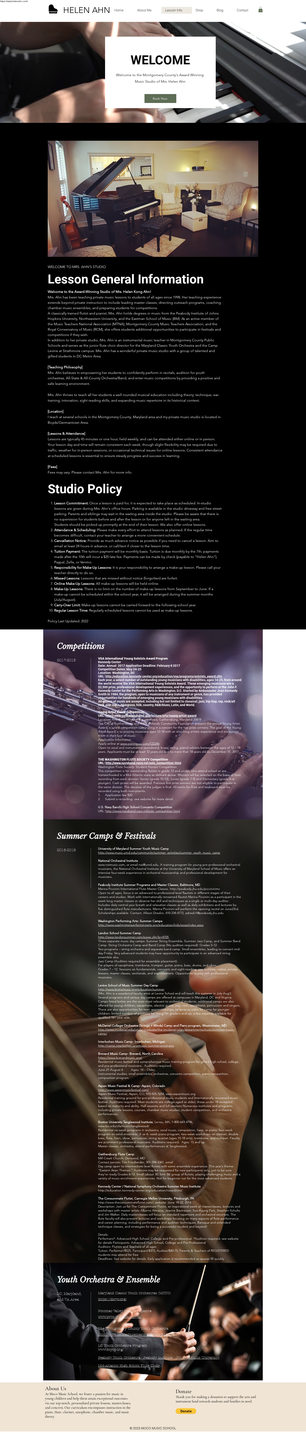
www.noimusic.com (111, 865)
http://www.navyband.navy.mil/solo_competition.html (143, 763)
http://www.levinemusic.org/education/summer (131, 989)
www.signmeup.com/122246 (139, 744)
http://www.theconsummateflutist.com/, (126, 1202)
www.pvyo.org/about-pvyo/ (119, 1317)
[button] (260, 9)
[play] (246, 144)
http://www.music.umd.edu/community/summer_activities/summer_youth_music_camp (159, 853)
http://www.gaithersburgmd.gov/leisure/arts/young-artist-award (151, 715)
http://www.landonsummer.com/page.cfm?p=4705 (133, 937)
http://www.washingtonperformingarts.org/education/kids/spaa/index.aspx (151, 925)
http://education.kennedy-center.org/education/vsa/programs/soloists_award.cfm (164, 676)
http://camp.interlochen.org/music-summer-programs (136, 1046)
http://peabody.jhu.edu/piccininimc (195, 889)
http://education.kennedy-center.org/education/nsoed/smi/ (140, 1190)
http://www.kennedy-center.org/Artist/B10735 (136, 1335)
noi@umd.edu (148, 865)
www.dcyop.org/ (111, 1350)
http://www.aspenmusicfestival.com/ (123, 1090)
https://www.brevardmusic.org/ (120, 1058)
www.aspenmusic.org (181, 1094)
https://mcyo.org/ (112, 1299)
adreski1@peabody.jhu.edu (204, 913)
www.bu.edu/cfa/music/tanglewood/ (123, 1126)
